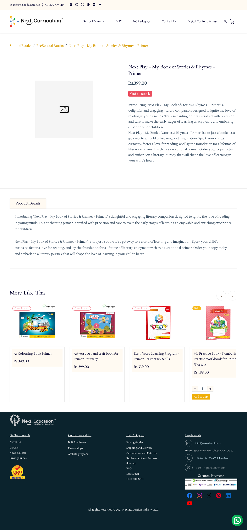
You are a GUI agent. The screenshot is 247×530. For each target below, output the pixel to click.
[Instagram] (199, 495)
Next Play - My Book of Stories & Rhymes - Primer (108, 46)
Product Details (28, 203)
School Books (20, 46)
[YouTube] (190, 503)
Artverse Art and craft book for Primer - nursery (96, 356)
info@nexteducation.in (208, 443)
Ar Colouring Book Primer (33, 354)
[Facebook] (190, 495)
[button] (15, 442)
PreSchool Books (50, 46)
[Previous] (221, 295)
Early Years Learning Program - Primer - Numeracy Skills (156, 356)
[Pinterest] (218, 495)
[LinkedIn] (228, 495)
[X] (209, 495)
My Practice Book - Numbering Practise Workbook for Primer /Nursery (216, 359)
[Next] (232, 295)
